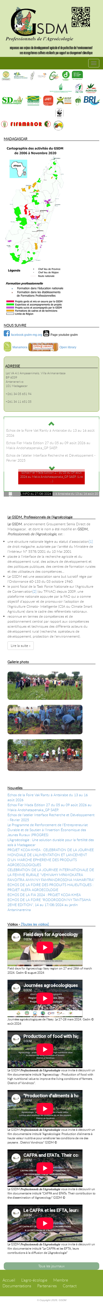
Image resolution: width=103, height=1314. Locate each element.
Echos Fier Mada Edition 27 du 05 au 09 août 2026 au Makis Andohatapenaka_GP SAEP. (50, 807)
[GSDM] (51, 22)
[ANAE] (58, 125)
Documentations (16, 1286)
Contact (69, 1286)
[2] (34, 591)
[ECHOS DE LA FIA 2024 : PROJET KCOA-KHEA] (13, 669)
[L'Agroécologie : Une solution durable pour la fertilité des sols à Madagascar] (8, 669)
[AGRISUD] (91, 88)
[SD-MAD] (12, 100)
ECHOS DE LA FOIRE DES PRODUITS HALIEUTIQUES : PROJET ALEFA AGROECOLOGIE (50, 887)
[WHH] (77, 75)
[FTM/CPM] (79, 88)
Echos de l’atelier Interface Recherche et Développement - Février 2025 (51, 817)
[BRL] (91, 100)
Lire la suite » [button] (20, 645)
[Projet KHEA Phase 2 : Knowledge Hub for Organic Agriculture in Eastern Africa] (20, 669)
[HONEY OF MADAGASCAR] (42, 75)
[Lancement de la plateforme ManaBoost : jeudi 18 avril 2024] (15, 669)
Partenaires (47, 1286)
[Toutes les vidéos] (35, 924)
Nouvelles (15, 787)
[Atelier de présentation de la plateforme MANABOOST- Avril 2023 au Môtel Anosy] (19, 669)
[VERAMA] (33, 100)
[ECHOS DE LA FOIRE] (14, 669)
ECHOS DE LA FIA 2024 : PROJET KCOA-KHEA (44, 894)
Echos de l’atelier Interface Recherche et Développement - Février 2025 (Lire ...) (52, 481)
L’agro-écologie (34, 1280)
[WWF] (59, 113)
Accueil (8, 1280)
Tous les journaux (51, 1266)
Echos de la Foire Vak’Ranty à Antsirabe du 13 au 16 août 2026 (48, 797)
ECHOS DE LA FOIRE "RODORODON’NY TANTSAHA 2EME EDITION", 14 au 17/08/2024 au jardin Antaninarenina (49, 904)
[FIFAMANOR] (26, 124)
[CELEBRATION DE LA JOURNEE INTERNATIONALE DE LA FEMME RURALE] (10, 669)
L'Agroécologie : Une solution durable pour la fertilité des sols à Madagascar (51, 842)
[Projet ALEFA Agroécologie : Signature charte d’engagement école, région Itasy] (21, 669)
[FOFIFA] (78, 100)
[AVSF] (64, 100)
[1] (91, 541)
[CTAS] (6, 75)
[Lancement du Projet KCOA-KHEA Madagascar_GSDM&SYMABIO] (18, 669)
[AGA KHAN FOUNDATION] (61, 88)
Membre (60, 1280)
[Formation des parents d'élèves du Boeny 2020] (52, 757)
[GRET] (48, 100)
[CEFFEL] (54, 75)
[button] (51, 423)
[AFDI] (20, 75)
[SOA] (32, 75)
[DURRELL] (66, 75)
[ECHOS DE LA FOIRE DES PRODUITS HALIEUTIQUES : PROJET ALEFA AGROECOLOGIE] (11, 669)
